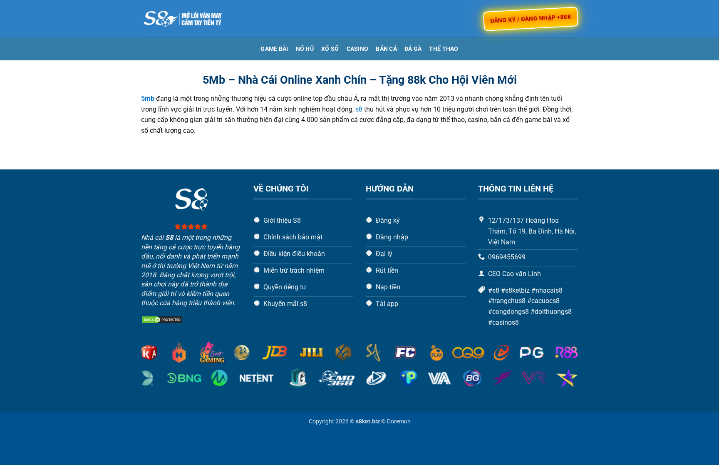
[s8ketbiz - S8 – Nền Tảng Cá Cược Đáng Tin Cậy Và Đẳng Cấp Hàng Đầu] (182, 18)
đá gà (412, 48)
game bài (274, 48)
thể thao (443, 48)
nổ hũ (305, 48)
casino (358, 48)
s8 (358, 109)
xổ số (330, 48)
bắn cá (386, 48)
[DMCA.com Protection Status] (162, 319)
